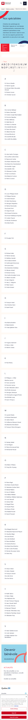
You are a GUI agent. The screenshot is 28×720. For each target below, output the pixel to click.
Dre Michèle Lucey (10, 397)
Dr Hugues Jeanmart (10, 342)
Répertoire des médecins (14, 45)
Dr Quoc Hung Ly (10, 400)
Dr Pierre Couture (9, 178)
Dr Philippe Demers (10, 196)
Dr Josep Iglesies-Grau (11, 327)
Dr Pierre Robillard (10, 541)
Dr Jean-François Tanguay (12, 601)
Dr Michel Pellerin (9, 490)
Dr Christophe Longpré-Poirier (13, 395)
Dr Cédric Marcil (9, 420)
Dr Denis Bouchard (10, 129)
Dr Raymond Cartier (10, 159)
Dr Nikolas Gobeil (10, 270)
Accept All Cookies (14, 717)
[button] (21, 3)
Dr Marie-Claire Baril (10, 112)
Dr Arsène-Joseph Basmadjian (13, 115)
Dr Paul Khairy (9, 362)
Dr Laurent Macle (9, 415)
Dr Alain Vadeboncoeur (11, 630)
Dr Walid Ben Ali (9, 122)
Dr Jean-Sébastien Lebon (12, 387)
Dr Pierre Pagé (9, 482)
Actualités (3, 693)
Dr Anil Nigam (9, 445)
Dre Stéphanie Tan (10, 598)
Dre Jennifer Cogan (10, 166)
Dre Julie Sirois (9, 576)
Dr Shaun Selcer (9, 568)
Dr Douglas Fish (9, 238)
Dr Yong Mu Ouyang (10, 467)
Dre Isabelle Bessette (10, 127)
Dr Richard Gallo (9, 253)
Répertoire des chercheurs (23, 45)
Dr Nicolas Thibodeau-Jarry (12, 610)
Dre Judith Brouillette (10, 139)
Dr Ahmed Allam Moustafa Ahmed (12, 89)
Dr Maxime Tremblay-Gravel (12, 613)
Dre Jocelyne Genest (10, 260)
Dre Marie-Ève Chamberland (13, 164)
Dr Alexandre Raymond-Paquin (13, 531)
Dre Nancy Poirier (9, 509)
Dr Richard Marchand (11, 417)
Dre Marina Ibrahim (10, 322)
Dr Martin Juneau (9, 347)
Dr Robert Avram (9, 92)
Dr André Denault (10, 198)
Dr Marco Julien (9, 345)
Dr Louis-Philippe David (11, 194)
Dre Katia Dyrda (9, 223)
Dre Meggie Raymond (11, 529)
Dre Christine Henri (10, 305)
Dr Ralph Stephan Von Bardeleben (11, 636)
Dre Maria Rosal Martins (11, 546)
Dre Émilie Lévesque (10, 390)
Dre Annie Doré (9, 208)
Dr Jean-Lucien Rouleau (11, 548)
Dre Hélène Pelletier (10, 494)
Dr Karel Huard (9, 307)
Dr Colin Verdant (9, 633)
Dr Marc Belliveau (9, 119)
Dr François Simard (10, 573)
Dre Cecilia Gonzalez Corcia (12, 275)
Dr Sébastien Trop (10, 615)
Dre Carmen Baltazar (10, 110)
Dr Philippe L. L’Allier (10, 378)
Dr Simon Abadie (9, 83)
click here (16, 705)
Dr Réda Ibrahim (9, 325)
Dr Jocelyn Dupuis (10, 218)
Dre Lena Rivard (9, 536)
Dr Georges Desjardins (11, 203)
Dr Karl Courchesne (10, 174)
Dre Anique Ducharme (11, 213)
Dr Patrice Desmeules (11, 206)
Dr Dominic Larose (10, 385)
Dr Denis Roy (8, 553)
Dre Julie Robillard (10, 539)
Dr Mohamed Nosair (10, 449)
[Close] (26, 696)
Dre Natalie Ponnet (10, 511)
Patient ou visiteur (10, 8)
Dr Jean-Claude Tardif (11, 603)
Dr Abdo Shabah (9, 571)
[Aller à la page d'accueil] (6, 3)
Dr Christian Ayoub (10, 95)
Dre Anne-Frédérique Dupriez (13, 215)
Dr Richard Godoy (10, 273)
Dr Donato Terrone (10, 606)
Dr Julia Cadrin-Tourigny (11, 154)
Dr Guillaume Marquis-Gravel (13, 422)
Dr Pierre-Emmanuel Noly (12, 447)
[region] (14, 707)
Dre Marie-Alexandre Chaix (12, 161)
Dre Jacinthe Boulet (10, 136)
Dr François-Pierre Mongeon (13, 427)
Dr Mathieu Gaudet (10, 258)
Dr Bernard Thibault (10, 608)
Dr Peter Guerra (9, 285)
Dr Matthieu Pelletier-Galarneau (13, 497)
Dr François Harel (9, 302)
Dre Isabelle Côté (9, 169)
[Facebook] (26, 693)
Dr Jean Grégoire (9, 280)
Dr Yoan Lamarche (10, 383)
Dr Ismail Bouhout (10, 134)
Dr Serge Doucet (9, 211)
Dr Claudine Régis (10, 534)
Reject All (14, 713)
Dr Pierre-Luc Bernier (10, 124)
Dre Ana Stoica (9, 578)
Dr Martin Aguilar (10, 86)
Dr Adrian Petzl (9, 502)
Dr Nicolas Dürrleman (11, 220)
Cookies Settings (14, 708)
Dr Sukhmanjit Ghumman (12, 263)
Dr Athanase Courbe (10, 171)
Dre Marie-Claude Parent (11, 485)
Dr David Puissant (10, 514)
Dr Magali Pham (9, 504)
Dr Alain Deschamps (10, 201)
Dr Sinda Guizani (9, 287)
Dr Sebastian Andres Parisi (12, 487)
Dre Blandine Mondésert (11, 424)
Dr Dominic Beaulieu (10, 117)
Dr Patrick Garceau (10, 256)
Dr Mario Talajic (9, 596)
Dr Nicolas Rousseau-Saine (12, 551)
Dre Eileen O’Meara (10, 465)
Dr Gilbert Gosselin (10, 277)
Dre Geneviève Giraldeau (11, 268)
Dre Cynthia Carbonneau (12, 157)
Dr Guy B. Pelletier (10, 492)
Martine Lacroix (9, 380)
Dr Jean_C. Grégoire (10, 282)
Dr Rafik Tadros (9, 593)
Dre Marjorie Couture (11, 176)
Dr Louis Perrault (9, 499)
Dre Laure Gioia (9, 265)
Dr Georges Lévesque (11, 392)
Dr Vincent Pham (9, 507)
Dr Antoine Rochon (10, 544)
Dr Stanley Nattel (9, 442)
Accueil (2, 8)
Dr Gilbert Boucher (10, 132)
